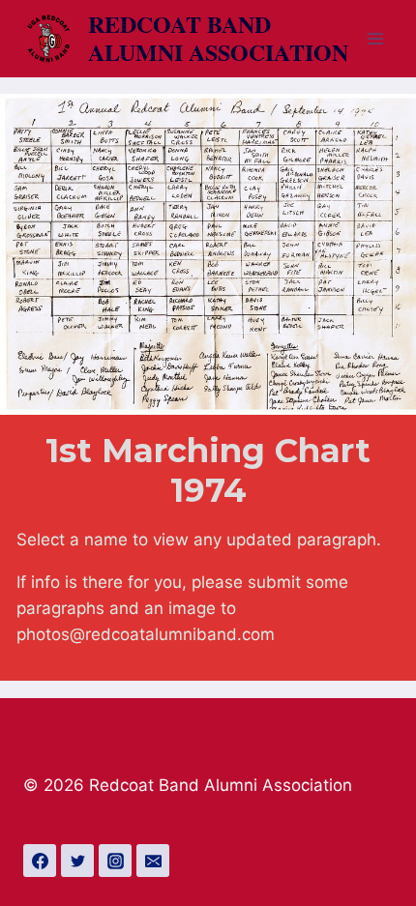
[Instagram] (115, 860)
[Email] (152, 860)
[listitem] (31, 136)
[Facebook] (39, 860)
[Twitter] (77, 860)
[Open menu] (375, 38)
